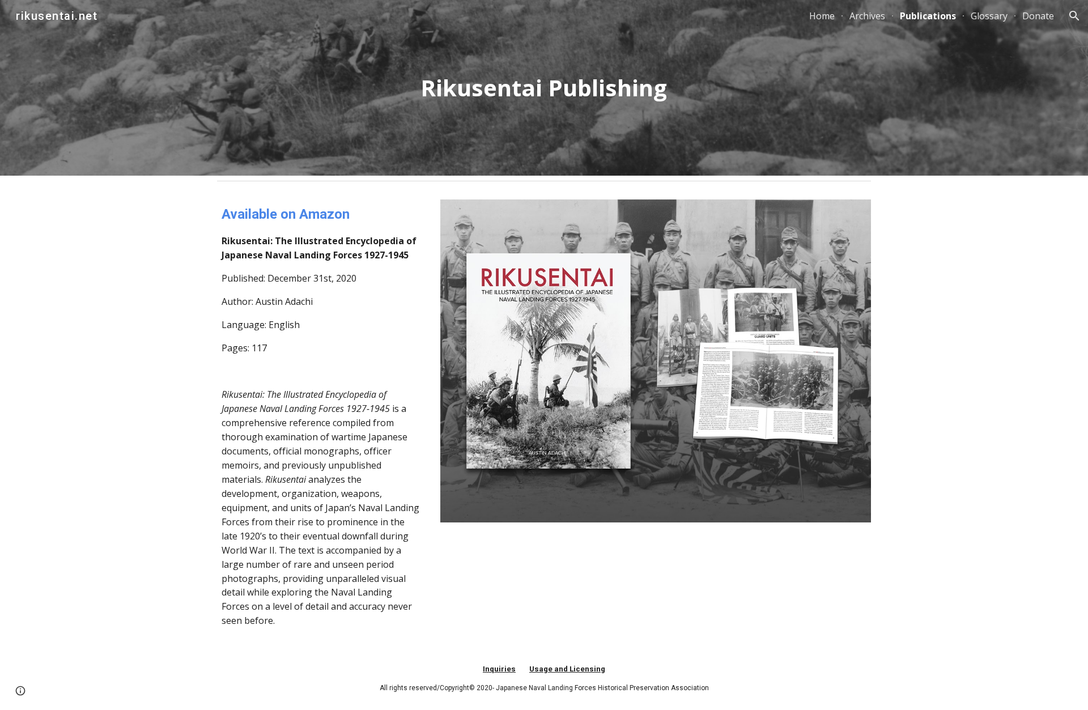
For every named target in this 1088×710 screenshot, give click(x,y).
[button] (1074, 15)
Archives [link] (867, 16)
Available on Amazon (286, 214)
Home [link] (822, 16)
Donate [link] (1038, 16)
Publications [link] (928, 16)
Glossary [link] (989, 16)
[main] (544, 88)
